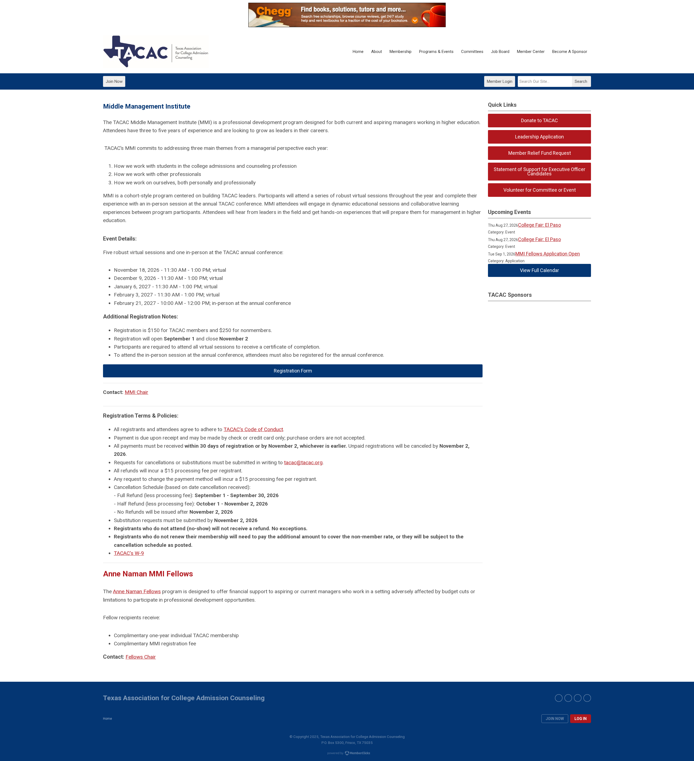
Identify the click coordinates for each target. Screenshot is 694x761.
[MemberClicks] (156, 51)
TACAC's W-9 (129, 553)
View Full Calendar (539, 270)
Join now (555, 718)
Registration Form (293, 371)
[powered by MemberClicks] (347, 754)
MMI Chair (136, 392)
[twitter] (568, 698)
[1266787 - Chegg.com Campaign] (347, 25)
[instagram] (577, 698)
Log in (580, 718)
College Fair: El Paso (539, 225)
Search (581, 81)
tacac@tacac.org (303, 462)
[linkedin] (587, 698)
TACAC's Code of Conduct (253, 429)
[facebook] (559, 698)
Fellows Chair (141, 657)
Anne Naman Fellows (137, 591)
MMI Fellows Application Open (547, 254)
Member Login (499, 81)
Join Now (114, 81)
